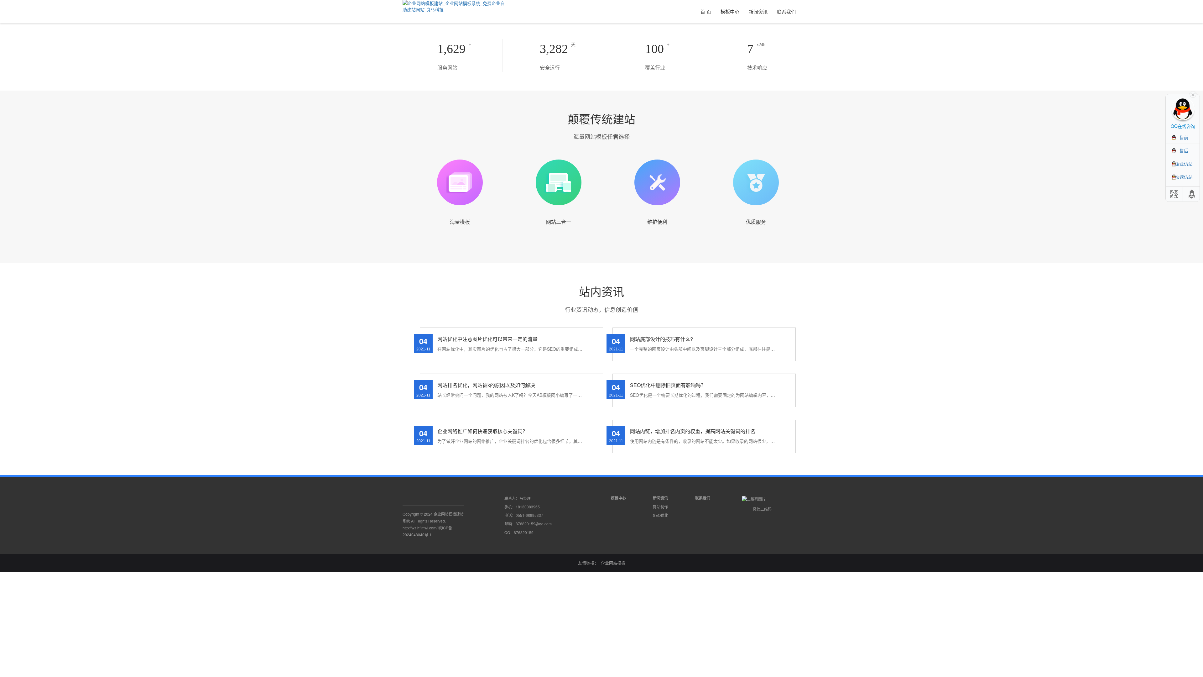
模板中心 (730, 11)
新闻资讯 (758, 11)
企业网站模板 (613, 563)
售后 (1184, 150)
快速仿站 (1184, 177)
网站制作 (660, 506)
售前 (1184, 137)
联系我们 (786, 11)
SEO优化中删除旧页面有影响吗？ (668, 385)
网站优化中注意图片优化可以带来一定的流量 (487, 339)
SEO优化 (660, 515)
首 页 (705, 11)
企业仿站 (1184, 163)
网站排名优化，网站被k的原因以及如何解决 (486, 385)
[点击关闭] (1193, 94)
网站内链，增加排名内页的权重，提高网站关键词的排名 (692, 431)
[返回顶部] (1192, 194)
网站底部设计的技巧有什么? (661, 339)
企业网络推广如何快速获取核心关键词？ (482, 431)
